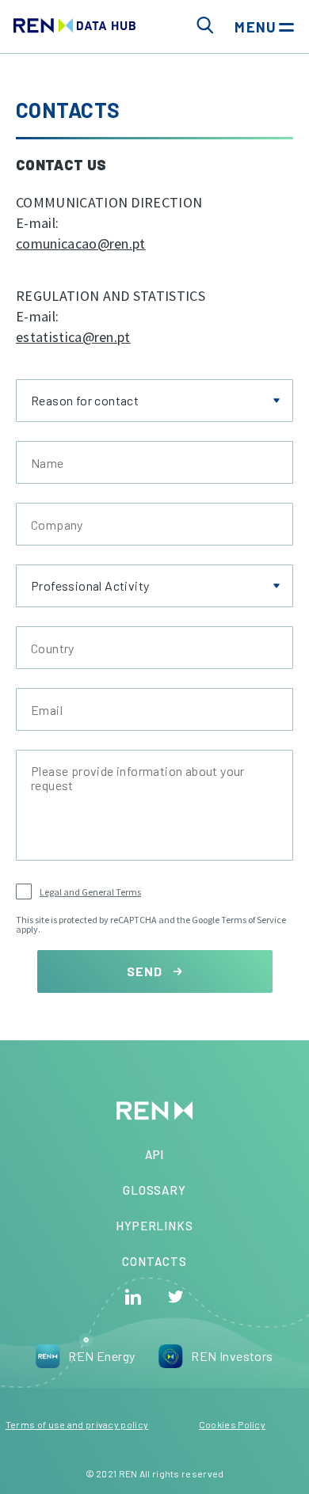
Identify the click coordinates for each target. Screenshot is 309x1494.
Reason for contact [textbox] (85, 400)
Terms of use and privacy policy (77, 1424)
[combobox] (154, 400)
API (155, 1154)
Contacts (154, 1261)
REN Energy (101, 1355)
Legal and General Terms (90, 892)
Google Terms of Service (239, 920)
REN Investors (232, 1355)
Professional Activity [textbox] (90, 586)
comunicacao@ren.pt (81, 243)
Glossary (155, 1190)
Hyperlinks (154, 1225)
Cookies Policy (232, 1424)
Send (146, 971)
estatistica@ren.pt (73, 337)
